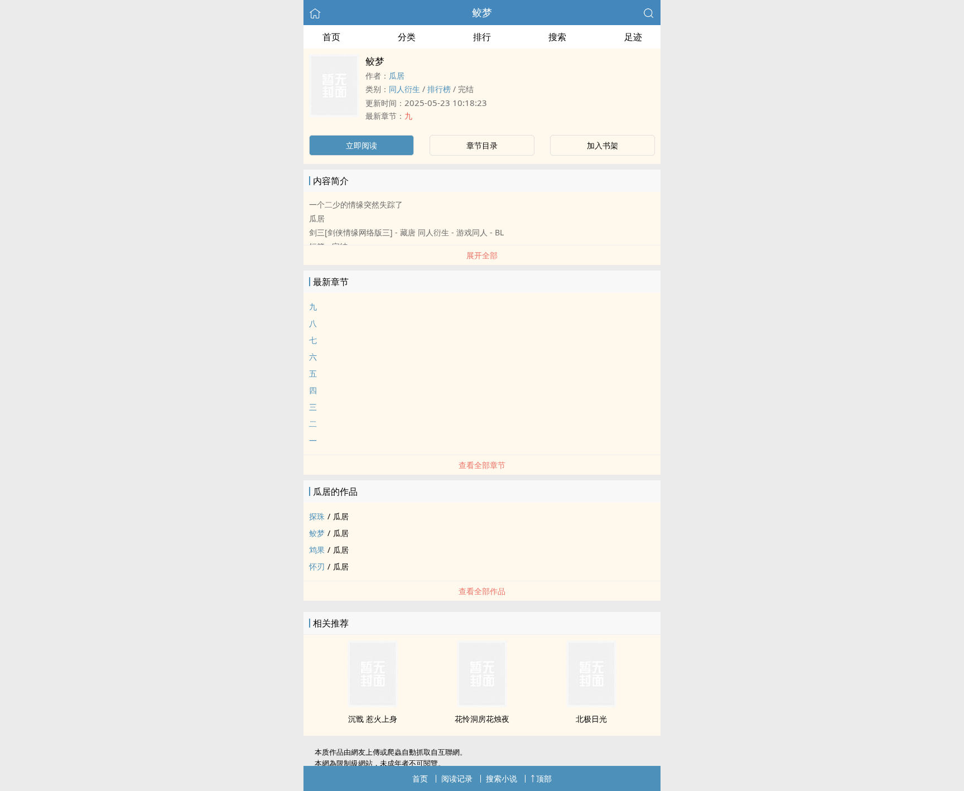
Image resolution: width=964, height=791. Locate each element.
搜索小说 (501, 778)
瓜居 (396, 75)
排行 (482, 37)
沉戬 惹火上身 (372, 718)
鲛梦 (482, 12)
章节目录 (482, 145)
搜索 (557, 37)
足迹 (633, 37)
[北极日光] (591, 704)
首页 (331, 37)
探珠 (317, 516)
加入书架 (602, 145)
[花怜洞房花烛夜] (482, 704)
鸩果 (317, 549)
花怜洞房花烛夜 (482, 718)
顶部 (544, 778)
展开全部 (482, 255)
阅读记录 (457, 778)
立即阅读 (361, 145)
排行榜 (439, 89)
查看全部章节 (482, 465)
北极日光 (591, 718)
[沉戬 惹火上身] (373, 704)
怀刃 (317, 566)
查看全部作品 (482, 591)
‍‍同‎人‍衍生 (404, 89)
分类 (407, 37)
